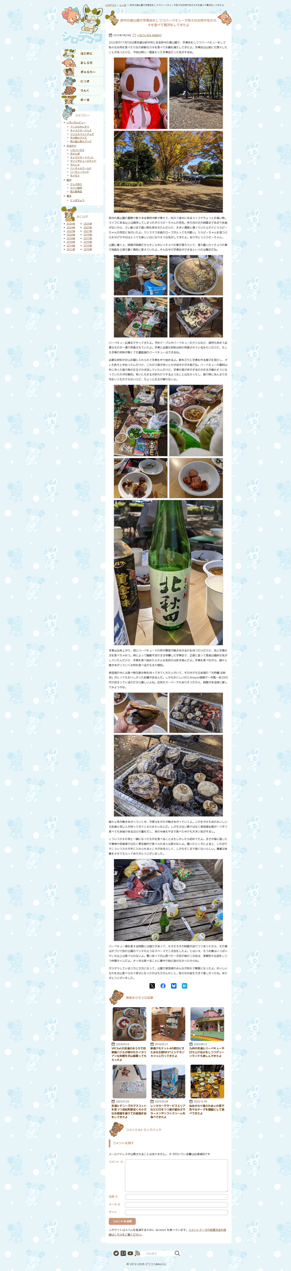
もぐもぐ (75, 175)
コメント (116, 1162)
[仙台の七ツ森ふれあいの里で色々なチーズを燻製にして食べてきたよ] (207, 1097)
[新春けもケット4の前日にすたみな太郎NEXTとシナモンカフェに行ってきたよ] (168, 1040)
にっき (85, 81)
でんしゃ (75, 164)
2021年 (88, 231)
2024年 (71, 227)
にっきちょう (77, 200)
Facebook (163, 986)
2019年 (88, 234)
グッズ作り (76, 184)
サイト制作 (76, 188)
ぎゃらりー (88, 72)
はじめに (86, 53)
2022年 (71, 231)
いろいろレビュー (76, 122)
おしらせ (86, 63)
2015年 (88, 242)
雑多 (69, 196)
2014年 (71, 245)
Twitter (152, 986)
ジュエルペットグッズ (82, 134)
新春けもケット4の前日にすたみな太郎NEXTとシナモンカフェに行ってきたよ (167, 1052)
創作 (69, 180)
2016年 (71, 242)
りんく (85, 90)
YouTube (130, 1253)
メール (114, 1204)
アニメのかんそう (79, 127)
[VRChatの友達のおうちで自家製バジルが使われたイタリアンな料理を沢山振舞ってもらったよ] (129, 1040)
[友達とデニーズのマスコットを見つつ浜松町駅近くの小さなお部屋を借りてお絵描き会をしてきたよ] (129, 1097)
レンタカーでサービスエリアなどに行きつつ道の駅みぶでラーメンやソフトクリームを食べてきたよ (167, 1111)
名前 (113, 1196)
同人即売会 (76, 191)
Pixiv (123, 1253)
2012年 (71, 249)
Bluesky (173, 986)
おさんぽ (75, 153)
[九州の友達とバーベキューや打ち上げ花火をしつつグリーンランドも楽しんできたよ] (207, 1040)
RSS (137, 1253)
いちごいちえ (144, 35)
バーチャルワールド (80, 168)
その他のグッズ (78, 137)
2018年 (71, 238)
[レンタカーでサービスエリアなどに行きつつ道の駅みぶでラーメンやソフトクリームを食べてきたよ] (168, 1097)
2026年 (71, 224)
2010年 (88, 249)
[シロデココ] (82, 24)
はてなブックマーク (184, 986)
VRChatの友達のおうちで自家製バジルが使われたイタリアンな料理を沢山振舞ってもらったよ (129, 1053)
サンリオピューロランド (83, 161)
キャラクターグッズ (80, 130)
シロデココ (110, 5)
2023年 (88, 227)
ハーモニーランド (79, 172)
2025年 (88, 224)
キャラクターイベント (82, 157)
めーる (85, 100)
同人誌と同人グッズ (80, 141)
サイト (113, 1212)
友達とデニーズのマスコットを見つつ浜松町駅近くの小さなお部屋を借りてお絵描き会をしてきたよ (129, 1111)
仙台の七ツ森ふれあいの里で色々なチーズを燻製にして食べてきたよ (206, 1109)
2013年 (88, 245)
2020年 (71, 234)
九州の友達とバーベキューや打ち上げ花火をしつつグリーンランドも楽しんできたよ (206, 1052)
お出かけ (156, 35)
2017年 (88, 238)
